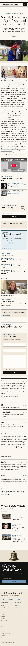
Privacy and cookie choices (6, 629)
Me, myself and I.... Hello (7, 295)
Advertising (17, 605)
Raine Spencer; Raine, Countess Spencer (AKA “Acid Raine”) (19, 528)
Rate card (17, 610)
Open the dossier (6, 248)
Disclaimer (3, 635)
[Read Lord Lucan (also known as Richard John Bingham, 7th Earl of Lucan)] (4, 193)
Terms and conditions (5, 633)
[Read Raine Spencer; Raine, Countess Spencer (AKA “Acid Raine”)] (6, 526)
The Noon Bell (11, 599)
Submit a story (4, 616)
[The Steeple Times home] (10, 4)
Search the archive (5, 618)
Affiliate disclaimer (5, 637)
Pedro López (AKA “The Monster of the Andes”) (19, 518)
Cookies (2, 631)
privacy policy (15, 369)
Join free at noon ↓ (6, 315)
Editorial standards (5, 607)
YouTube (3, 599)
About (2, 605)
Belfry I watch (18, 607)
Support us (17, 599)
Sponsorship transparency (20, 612)
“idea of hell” (7, 92)
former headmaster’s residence (12, 94)
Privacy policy (4, 626)
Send (14, 372)
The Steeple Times (12, 592)
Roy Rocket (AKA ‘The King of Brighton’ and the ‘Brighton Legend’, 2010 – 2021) (19, 540)
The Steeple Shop (4, 620)
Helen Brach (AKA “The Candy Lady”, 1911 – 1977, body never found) (17, 185)
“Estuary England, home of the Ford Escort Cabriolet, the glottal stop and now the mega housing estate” (13, 149)
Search (14, 216)
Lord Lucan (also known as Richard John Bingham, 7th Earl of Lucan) (16, 192)
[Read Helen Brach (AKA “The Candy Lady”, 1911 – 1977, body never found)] (4, 186)
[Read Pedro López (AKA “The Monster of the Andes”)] (6, 516)
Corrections (3, 610)
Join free (14, 581)
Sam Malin (4, 143)
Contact (2, 614)
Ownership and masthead (6, 612)
